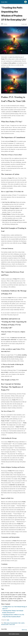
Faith (8, 619)
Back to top (24, 629)
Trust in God (12, 624)
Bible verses (7, 622)
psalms (22, 622)
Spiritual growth (5, 624)
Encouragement (14, 622)
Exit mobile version (14, 634)
